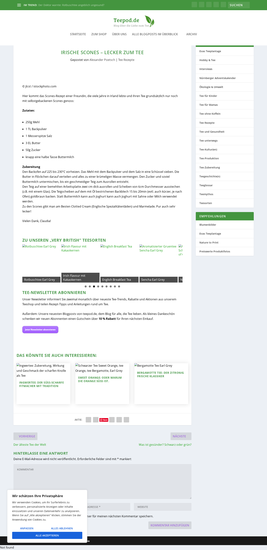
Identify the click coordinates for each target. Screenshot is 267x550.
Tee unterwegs (208, 140)
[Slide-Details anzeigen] (42, 263)
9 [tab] (119, 286)
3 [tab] (94, 286)
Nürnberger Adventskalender (217, 78)
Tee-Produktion (209, 158)
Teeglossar (206, 185)
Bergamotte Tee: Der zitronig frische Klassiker (160, 374)
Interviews (205, 69)
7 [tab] (111, 286)
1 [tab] (86, 286)
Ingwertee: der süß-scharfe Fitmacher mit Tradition (41, 384)
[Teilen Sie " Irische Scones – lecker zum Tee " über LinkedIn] (112, 419)
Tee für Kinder (208, 96)
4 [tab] (98, 286)
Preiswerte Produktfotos (214, 251)
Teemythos (206, 194)
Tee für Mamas (208, 104)
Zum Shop (99, 34)
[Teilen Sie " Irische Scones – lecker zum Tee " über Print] (126, 419)
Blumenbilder (207, 224)
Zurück (27, 262)
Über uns (119, 34)
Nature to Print (209, 242)
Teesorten (205, 203)
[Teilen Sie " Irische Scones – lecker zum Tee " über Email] (119, 419)
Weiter (178, 262)
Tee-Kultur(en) (208, 149)
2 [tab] (90, 286)
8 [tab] (115, 286)
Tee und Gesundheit (211, 131)
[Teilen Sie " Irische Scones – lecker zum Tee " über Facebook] (88, 419)
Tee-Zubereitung (209, 167)
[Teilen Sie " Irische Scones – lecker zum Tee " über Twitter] (95, 419)
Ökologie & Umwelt (211, 87)
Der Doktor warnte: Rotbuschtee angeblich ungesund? (71, 5)
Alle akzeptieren (47, 535)
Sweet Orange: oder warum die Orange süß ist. (100, 379)
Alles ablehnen (62, 528)
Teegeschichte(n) (209, 176)
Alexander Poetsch (102, 60)
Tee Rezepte (126, 60)
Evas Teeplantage (210, 51)
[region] (47, 516)
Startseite (78, 34)
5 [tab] (102, 286)
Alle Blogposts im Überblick (155, 34)
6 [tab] (107, 286)
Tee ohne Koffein (210, 113)
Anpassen (26, 528)
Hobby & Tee (207, 60)
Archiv (191, 34)
